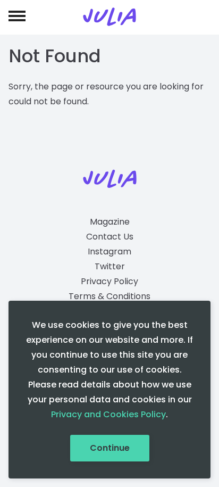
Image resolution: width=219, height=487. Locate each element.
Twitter (110, 266)
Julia (109, 16)
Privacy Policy (109, 281)
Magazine (110, 222)
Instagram (109, 251)
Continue (110, 448)
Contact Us (109, 236)
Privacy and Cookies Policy (108, 414)
